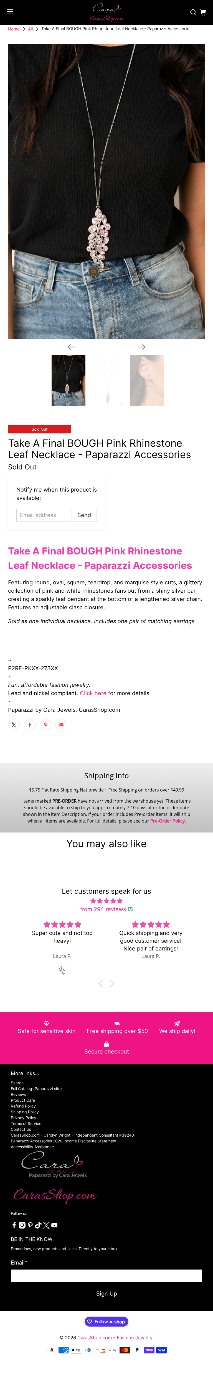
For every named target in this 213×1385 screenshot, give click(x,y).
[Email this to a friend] (61, 725)
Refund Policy (23, 1106)
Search (17, 1082)
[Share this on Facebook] (30, 725)
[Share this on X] (14, 725)
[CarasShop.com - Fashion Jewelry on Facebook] (14, 1227)
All (30, 29)
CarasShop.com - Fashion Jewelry (114, 1337)
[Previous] (71, 347)
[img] (106, 901)
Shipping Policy (25, 1111)
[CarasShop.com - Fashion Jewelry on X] (46, 1227)
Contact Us (21, 1129)
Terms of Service (26, 1123)
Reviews (18, 1094)
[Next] (142, 347)
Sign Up (106, 1293)
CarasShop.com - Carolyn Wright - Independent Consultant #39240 (72, 1135)
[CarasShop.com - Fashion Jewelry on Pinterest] (30, 1227)
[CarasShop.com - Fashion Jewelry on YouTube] (54, 1227)
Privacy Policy (23, 1117)
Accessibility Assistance (32, 1146)
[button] (102, 984)
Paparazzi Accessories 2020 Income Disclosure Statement (63, 1141)
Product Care (23, 1100)
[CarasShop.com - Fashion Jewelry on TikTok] (38, 1227)
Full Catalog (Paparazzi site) (36, 1088)
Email (19, 1262)
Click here (93, 693)
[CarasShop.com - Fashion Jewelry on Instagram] (22, 1227)
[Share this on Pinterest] (45, 725)
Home (14, 29)
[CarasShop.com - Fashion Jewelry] (106, 12)
